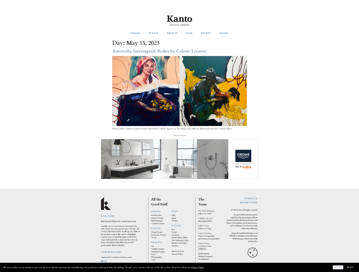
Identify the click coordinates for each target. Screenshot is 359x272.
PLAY (175, 212)
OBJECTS (156, 243)
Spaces (135, 33)
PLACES (156, 228)
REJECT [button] (350, 267)
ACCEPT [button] (338, 267)
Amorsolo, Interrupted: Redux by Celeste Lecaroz (159, 51)
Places (153, 33)
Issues (223, 33)
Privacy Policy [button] (197, 267)
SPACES (156, 212)
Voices (206, 33)
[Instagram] (105, 261)
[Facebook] (102, 261)
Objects (172, 33)
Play (189, 33)
